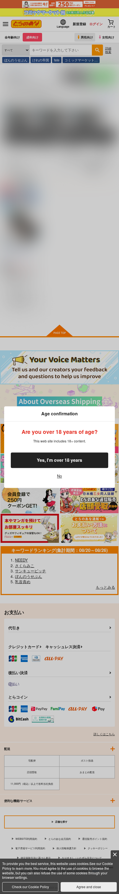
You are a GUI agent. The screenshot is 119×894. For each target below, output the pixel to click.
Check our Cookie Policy (30, 886)
